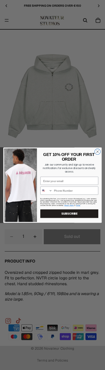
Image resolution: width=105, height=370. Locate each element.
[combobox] (46, 190)
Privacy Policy (69, 205)
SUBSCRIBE (69, 213)
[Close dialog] (98, 152)
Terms (78, 205)
